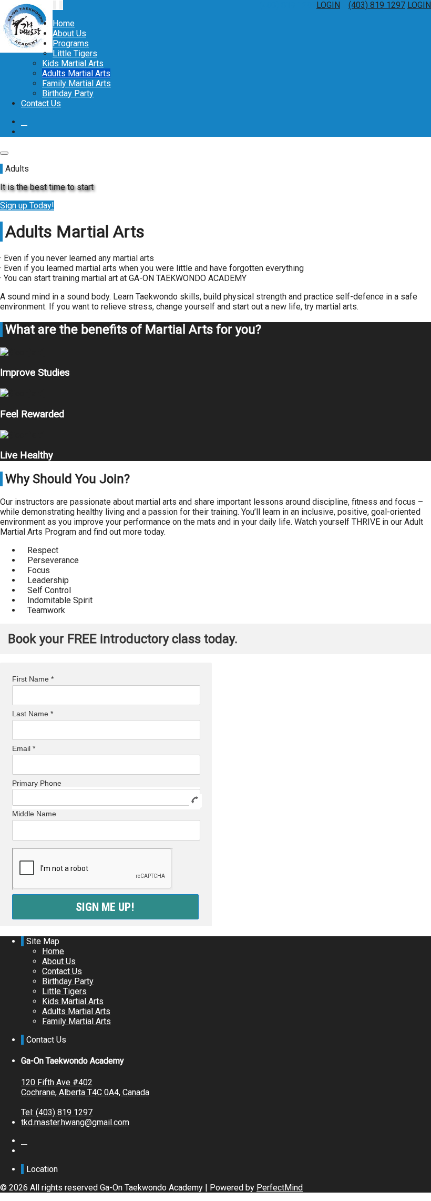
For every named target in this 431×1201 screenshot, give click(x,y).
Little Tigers (75, 53)
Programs (71, 43)
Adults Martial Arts (76, 73)
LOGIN (328, 5)
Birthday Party (68, 93)
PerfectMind (279, 1188)
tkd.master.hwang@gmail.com (75, 1122)
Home (64, 23)
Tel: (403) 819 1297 (57, 1112)
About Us (69, 33)
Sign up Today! (27, 206)
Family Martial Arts (76, 83)
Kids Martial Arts (73, 63)
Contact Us (41, 103)
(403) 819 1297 (376, 5)
